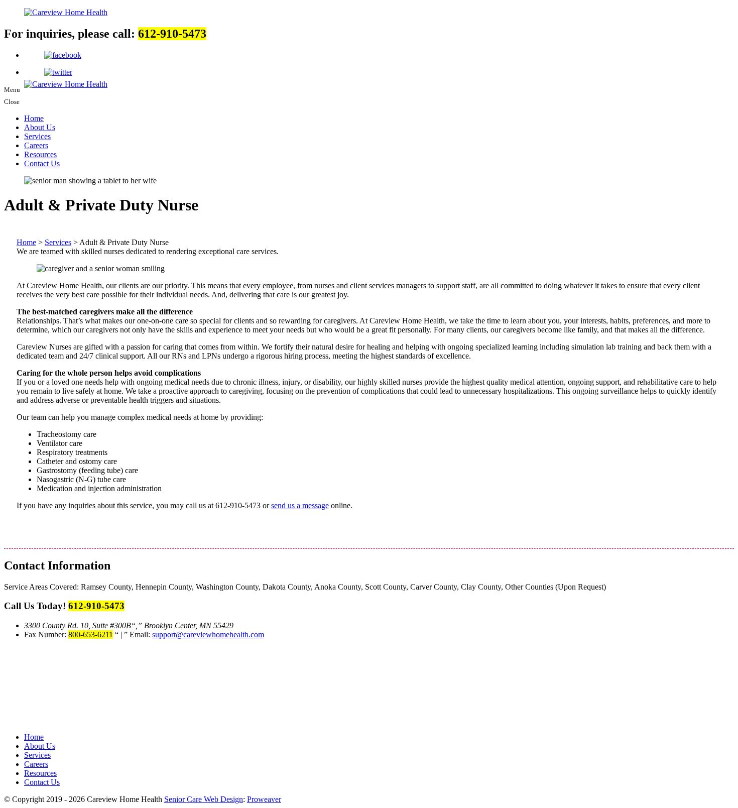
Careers (36, 145)
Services (37, 136)
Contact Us (42, 163)
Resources (40, 154)
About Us (39, 127)
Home (34, 118)
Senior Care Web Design (203, 799)
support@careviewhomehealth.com (208, 634)
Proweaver (264, 799)
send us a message (300, 505)
